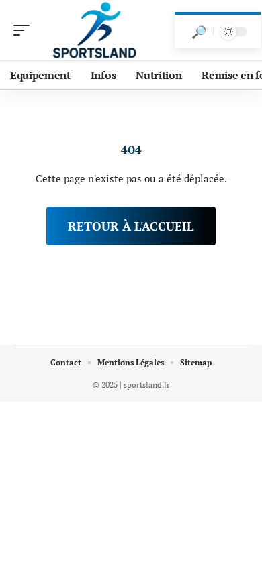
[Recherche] (199, 31)
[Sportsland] (96, 30)
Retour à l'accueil (131, 226)
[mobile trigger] (24, 30)
